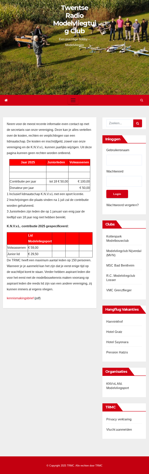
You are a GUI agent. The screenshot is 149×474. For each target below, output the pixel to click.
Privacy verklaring (119, 419)
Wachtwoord (114, 171)
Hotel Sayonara (117, 342)
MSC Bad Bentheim (120, 265)
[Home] (6, 100)
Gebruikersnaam (117, 150)
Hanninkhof (114, 321)
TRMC (98, 465)
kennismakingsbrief (20, 298)
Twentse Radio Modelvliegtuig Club (74, 19)
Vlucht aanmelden (119, 429)
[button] (141, 100)
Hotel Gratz (114, 331)
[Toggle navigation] (73, 100)
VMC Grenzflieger (119, 290)
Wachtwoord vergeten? (122, 205)
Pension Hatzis (117, 352)
